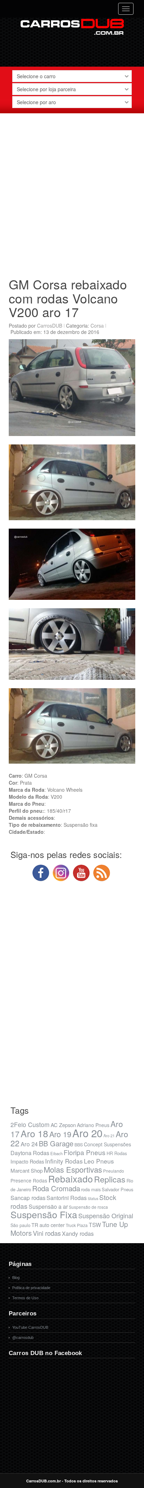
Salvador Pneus (117, 1189)
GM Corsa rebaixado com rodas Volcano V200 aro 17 (68, 298)
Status (93, 1198)
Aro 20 (87, 1132)
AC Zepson (63, 1124)
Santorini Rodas (66, 1198)
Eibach (56, 1153)
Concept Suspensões (107, 1144)
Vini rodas (47, 1233)
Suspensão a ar (48, 1206)
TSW (95, 1224)
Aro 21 (109, 1135)
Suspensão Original (105, 1215)
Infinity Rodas (64, 1161)
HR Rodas (117, 1153)
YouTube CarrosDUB (30, 1327)
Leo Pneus (99, 1161)
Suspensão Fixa (43, 1214)
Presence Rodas (28, 1180)
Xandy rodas (78, 1233)
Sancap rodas (27, 1197)
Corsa (97, 325)
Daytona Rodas (29, 1153)
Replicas (109, 1179)
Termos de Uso (25, 1298)
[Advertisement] (72, 192)
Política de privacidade (31, 1288)
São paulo (20, 1225)
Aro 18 (34, 1133)
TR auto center (48, 1224)
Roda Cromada (56, 1188)
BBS (78, 1144)
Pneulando (113, 1171)
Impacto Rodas (27, 1161)
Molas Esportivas (73, 1169)
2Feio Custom (30, 1124)
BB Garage (56, 1143)
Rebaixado (70, 1178)
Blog (16, 1277)
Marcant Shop (26, 1170)
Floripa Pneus (85, 1152)
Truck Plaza (77, 1225)
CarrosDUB (49, 325)
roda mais (91, 1189)
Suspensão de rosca (88, 1207)
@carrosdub (23, 1337)
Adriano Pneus (93, 1124)
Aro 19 (60, 1133)
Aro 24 (29, 1144)
